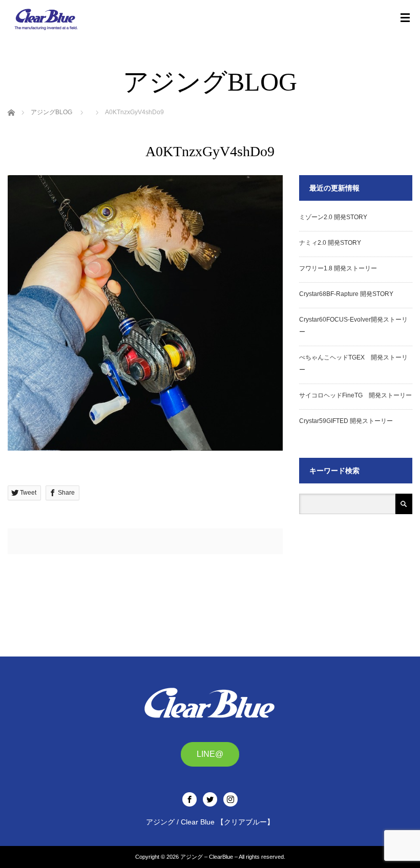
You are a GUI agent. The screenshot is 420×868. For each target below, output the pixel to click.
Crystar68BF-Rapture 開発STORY (346, 294)
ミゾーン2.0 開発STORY (333, 217)
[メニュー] (405, 18)
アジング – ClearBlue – (209, 857)
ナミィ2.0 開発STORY (330, 242)
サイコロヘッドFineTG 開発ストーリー (355, 395)
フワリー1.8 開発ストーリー (338, 268)
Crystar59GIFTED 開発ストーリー (346, 421)
